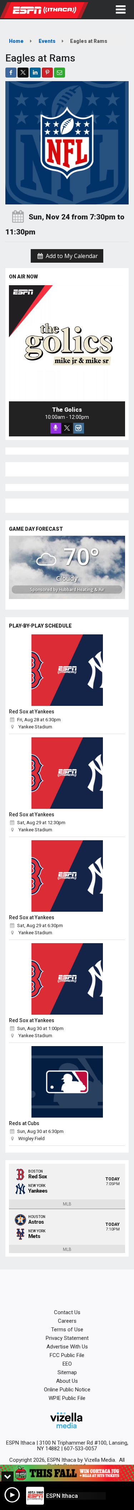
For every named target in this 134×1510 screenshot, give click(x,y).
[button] (121, 9)
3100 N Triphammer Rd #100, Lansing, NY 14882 (82, 1446)
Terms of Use (67, 1329)
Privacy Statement (67, 1338)
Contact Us (67, 1312)
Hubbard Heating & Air (81, 589)
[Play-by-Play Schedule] (67, 670)
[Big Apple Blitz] (67, 1473)
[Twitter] (67, 428)
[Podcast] (55, 428)
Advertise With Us (67, 1346)
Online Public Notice (67, 1389)
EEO (67, 1364)
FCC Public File (67, 1355)
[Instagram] (78, 428)
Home (16, 41)
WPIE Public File (67, 1398)
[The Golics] (67, 343)
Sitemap (67, 1372)
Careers (67, 1321)
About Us (67, 1381)
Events (47, 41)
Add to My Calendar (71, 256)
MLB (67, 1204)
